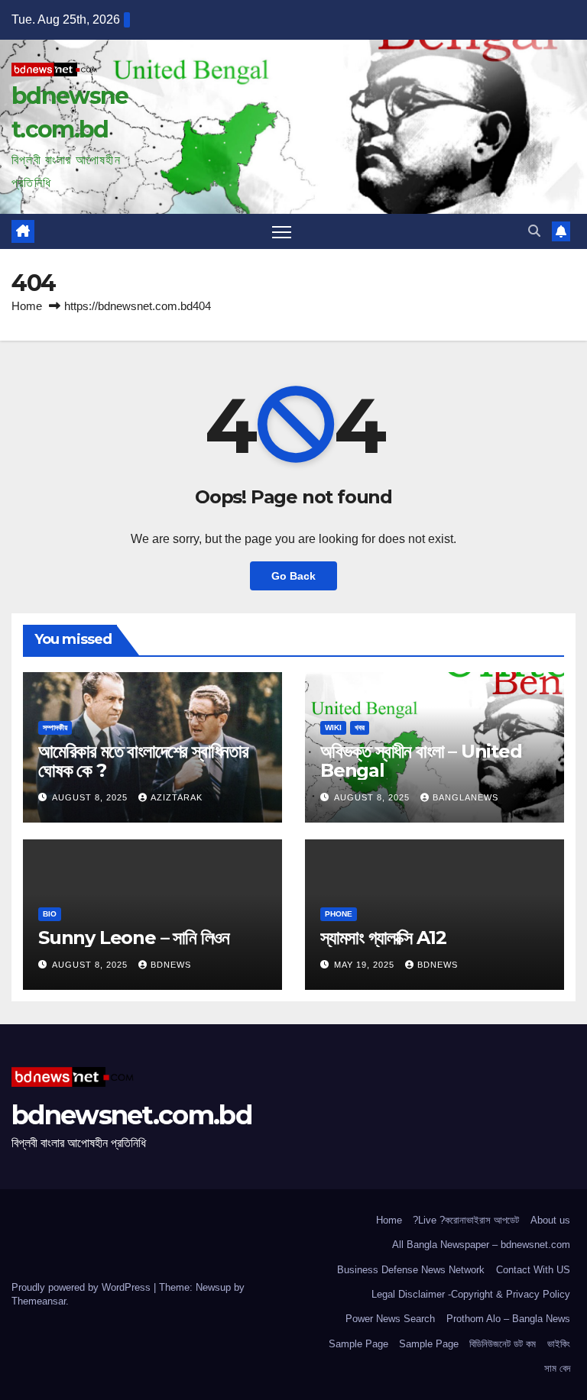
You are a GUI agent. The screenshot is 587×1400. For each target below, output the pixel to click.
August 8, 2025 (91, 797)
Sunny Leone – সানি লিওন (133, 937)
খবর (360, 727)
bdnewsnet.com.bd (131, 1115)
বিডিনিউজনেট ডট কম (502, 1344)
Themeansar (38, 1301)
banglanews (465, 797)
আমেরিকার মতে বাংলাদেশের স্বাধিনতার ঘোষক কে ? (143, 760)
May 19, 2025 (365, 964)
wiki (333, 727)
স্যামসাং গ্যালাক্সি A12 (383, 937)
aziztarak (177, 797)
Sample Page (358, 1344)
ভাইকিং (558, 1344)
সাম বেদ (557, 1368)
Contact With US (533, 1270)
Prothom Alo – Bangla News (508, 1318)
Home (26, 305)
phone (338, 914)
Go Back (293, 576)
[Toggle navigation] (281, 232)
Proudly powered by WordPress (82, 1287)
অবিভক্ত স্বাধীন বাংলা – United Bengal (421, 760)
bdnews (171, 964)
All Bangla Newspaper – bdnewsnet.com (481, 1244)
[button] (534, 231)
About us (550, 1220)
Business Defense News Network (411, 1270)
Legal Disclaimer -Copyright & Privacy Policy (470, 1294)
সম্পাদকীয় (55, 727)
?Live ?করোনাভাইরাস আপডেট (466, 1220)
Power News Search (390, 1318)
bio (50, 914)
